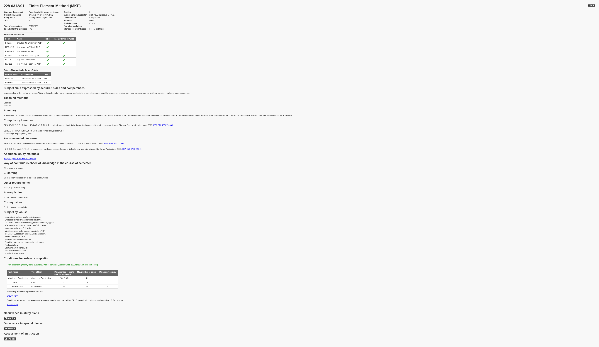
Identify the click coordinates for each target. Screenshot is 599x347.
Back (591, 5)
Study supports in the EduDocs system (20, 158)
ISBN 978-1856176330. (163, 125)
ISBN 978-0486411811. (132, 149)
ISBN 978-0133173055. (114, 143)
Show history (12, 296)
